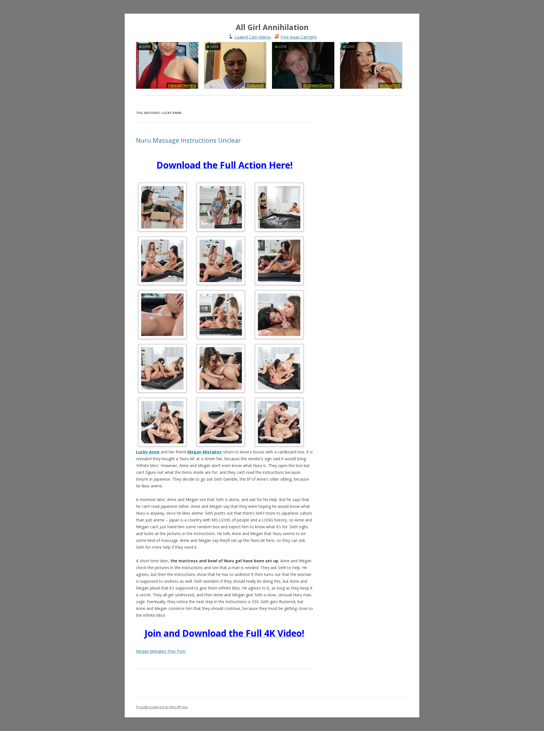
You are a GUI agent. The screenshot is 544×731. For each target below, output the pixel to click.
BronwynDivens (317, 85)
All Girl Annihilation (272, 27)
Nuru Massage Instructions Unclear (188, 140)
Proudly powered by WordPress (162, 707)
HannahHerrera (182, 85)
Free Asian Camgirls (298, 37)
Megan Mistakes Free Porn (161, 651)
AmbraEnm (390, 85)
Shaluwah (255, 85)
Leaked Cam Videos (253, 37)
